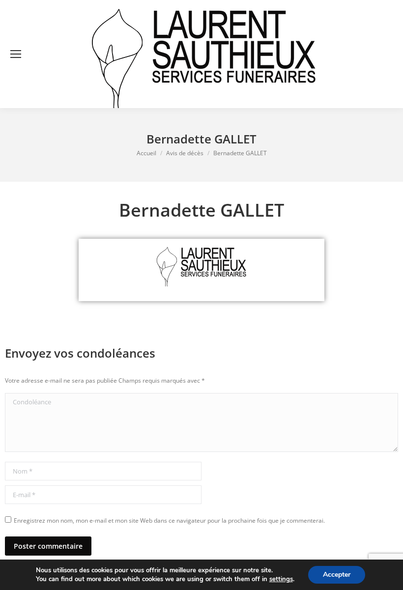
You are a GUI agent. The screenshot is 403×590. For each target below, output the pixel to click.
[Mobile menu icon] (16, 54)
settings (281, 579)
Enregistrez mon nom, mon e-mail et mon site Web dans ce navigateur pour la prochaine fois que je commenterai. (169, 520)
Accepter (336, 574)
